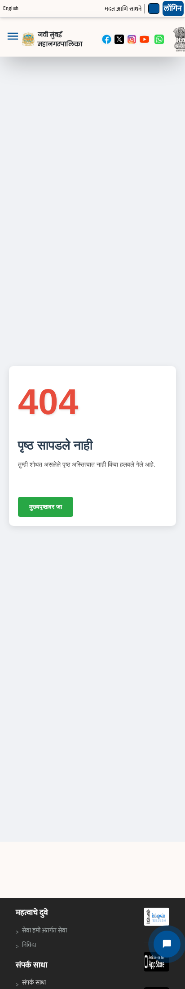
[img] (28, 39)
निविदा (31, 944)
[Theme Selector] (153, 8)
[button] (12, 39)
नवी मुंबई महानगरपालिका (60, 39)
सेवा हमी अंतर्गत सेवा (45, 930)
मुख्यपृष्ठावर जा (45, 506)
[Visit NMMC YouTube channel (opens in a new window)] (144, 39)
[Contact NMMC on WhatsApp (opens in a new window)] (159, 39)
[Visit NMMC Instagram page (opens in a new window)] (131, 39)
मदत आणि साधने (123, 8)
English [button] (10, 8)
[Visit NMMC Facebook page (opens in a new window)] (106, 39)
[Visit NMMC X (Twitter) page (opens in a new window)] (119, 39)
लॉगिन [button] (173, 8)
